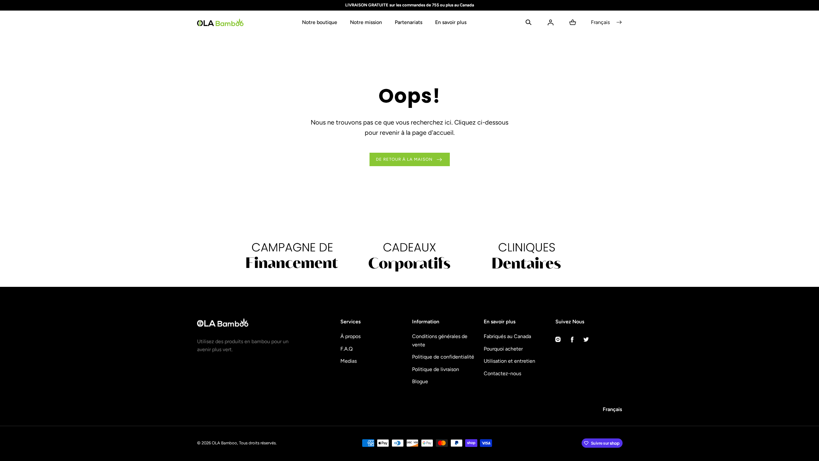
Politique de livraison (435, 369)
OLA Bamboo (224, 443)
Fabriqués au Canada (507, 336)
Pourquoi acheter (503, 349)
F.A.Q (346, 349)
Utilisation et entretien (509, 361)
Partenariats (408, 22)
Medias (348, 361)
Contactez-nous (502, 373)
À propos (350, 336)
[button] (528, 22)
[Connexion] (550, 22)
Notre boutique (319, 22)
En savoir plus (450, 22)
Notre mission (366, 22)
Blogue (420, 381)
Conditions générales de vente (439, 340)
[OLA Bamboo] (220, 22)
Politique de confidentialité (443, 357)
